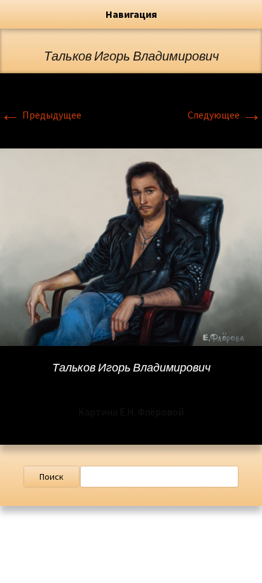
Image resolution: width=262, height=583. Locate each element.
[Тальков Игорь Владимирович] (131, 246)
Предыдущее (40, 114)
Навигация (131, 14)
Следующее (225, 114)
